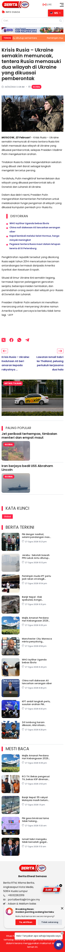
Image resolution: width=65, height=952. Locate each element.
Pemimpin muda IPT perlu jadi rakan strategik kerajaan (36, 577)
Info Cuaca (13, 12)
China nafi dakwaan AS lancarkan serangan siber (37, 682)
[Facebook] (11, 340)
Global (36, 86)
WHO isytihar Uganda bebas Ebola (29, 223)
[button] (62, 5)
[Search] (60, 21)
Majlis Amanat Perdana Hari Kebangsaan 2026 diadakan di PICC (35, 619)
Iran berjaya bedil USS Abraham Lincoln (27, 468)
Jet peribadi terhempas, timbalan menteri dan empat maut (29, 436)
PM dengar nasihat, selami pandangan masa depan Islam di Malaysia (36, 536)
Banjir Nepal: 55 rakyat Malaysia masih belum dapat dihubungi (35, 799)
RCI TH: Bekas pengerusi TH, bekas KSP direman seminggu (36, 778)
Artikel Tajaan (12, 383)
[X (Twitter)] (4, 340)
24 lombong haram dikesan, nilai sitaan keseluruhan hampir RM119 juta (37, 724)
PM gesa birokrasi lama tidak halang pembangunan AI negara (36, 820)
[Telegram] (27, 340)
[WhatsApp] (19, 340)
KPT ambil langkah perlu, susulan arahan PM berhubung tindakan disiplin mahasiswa (36, 703)
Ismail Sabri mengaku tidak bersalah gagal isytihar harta (34, 840)
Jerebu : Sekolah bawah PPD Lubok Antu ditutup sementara (36, 556)
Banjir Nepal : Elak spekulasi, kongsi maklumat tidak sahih (34, 598)
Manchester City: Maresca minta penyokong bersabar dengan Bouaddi (37, 640)
